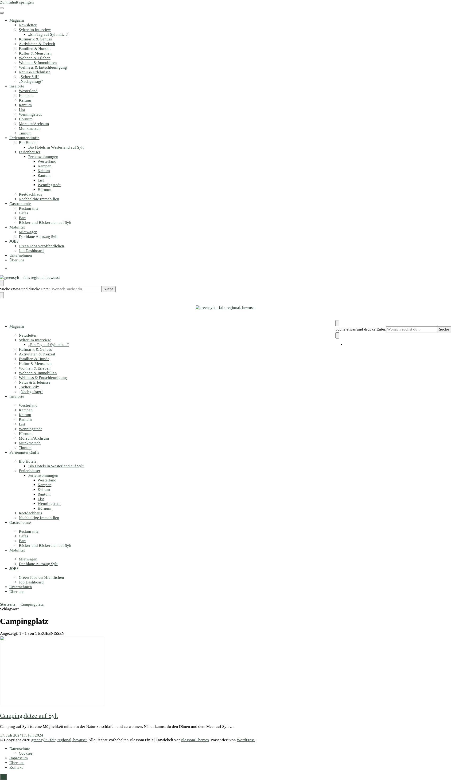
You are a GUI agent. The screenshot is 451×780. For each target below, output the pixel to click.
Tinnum (25, 133)
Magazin (16, 20)
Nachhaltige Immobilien (39, 199)
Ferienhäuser (29, 152)
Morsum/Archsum (34, 124)
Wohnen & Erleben (35, 58)
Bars (22, 218)
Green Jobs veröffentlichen (41, 246)
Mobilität (17, 227)
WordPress (246, 740)
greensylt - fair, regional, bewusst (59, 740)
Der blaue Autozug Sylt (38, 236)
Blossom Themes (195, 740)
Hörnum (25, 119)
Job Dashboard (31, 250)
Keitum (25, 100)
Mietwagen (28, 232)
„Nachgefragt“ (31, 81)
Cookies (25, 753)
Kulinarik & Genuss (35, 39)
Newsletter (28, 25)
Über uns (16, 260)
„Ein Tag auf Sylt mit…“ (48, 34)
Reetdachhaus (30, 194)
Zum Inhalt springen (17, 2)
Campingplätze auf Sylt (29, 715)
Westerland (28, 91)
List (22, 109)
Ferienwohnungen (43, 156)
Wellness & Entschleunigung (43, 67)
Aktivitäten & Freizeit (37, 44)
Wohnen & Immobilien (38, 62)
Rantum (25, 105)
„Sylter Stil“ (29, 77)
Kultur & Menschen (35, 53)
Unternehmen (20, 255)
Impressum (18, 758)
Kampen (26, 95)
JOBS (14, 241)
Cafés (23, 213)
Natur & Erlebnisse (35, 72)
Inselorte (16, 86)
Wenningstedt (30, 114)
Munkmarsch (30, 128)
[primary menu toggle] (2, 8)
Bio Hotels (27, 142)
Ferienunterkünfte (24, 138)
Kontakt (16, 767)
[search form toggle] (2, 283)
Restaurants (28, 208)
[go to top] (3, 777)
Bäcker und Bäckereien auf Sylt (45, 222)
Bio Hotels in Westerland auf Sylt (56, 147)
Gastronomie (20, 203)
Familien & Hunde (34, 48)
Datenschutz (19, 748)
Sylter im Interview (35, 30)
